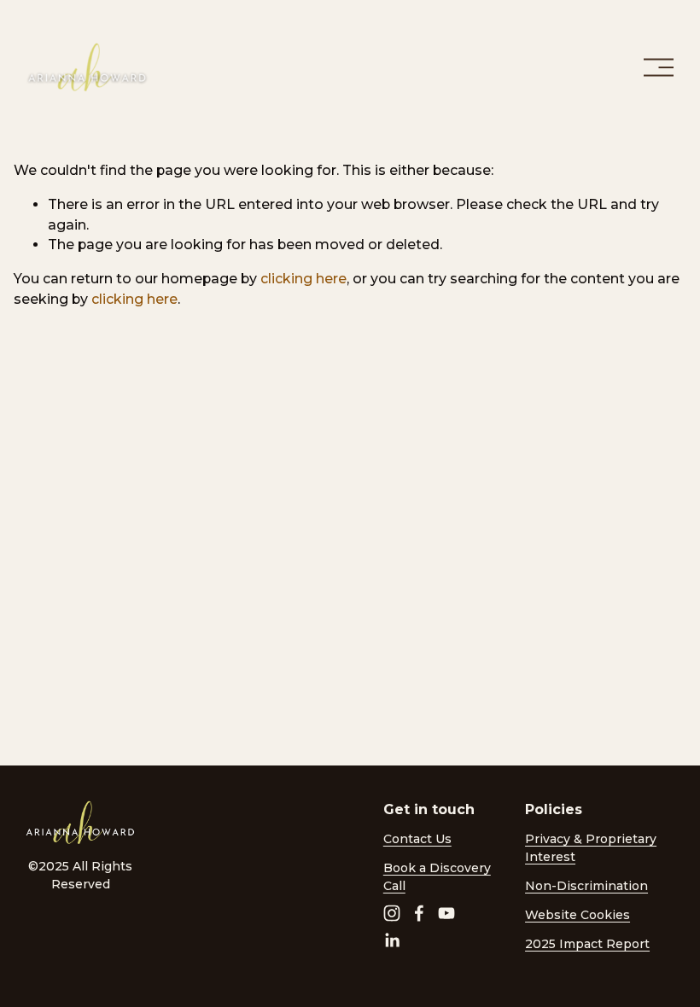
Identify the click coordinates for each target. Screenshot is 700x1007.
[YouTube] (446, 913)
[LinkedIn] (391, 940)
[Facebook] (419, 913)
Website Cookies (577, 915)
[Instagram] (391, 913)
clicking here (303, 279)
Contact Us (417, 839)
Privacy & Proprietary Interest (590, 847)
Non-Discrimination (586, 885)
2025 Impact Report (587, 944)
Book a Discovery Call (437, 876)
